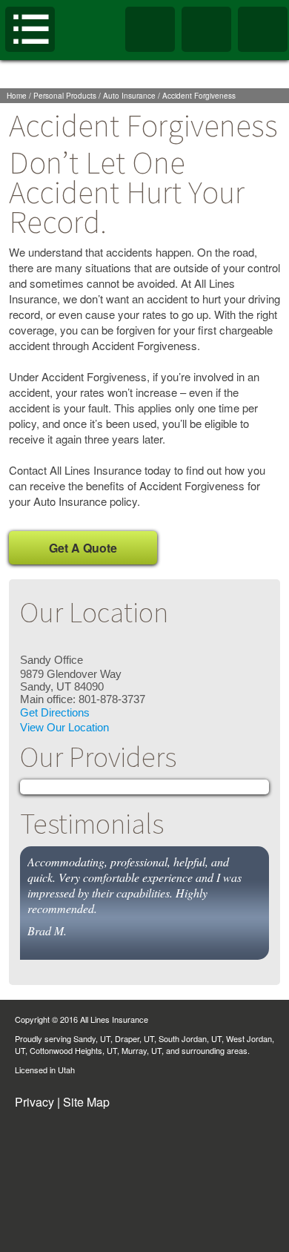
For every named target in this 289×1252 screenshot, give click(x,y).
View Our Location (64, 727)
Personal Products (64, 95)
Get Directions (55, 712)
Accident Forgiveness (199, 95)
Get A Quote (83, 547)
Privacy (34, 1101)
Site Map (86, 1101)
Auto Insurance (129, 95)
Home (17, 95)
